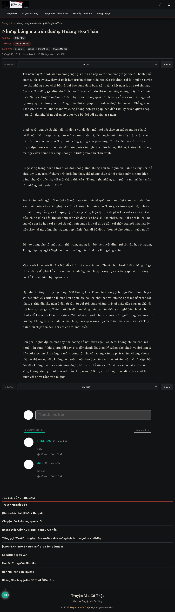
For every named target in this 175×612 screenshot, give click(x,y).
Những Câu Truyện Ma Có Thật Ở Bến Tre (28, 580)
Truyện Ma (11, 13)
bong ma (19, 49)
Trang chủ (7, 23)
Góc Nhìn (19, 38)
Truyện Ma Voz (60, 49)
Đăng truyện (104, 13)
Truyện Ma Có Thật (87, 596)
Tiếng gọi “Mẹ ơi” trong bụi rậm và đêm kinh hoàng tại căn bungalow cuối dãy (51, 538)
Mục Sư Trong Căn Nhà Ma (19, 563)
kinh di (31, 49)
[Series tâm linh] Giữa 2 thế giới (22, 513)
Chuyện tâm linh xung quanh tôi (22, 521)
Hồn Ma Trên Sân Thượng (18, 571)
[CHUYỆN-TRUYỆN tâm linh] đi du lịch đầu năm (32, 546)
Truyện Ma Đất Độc (14, 504)
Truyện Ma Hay (30, 13)
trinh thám (43, 49)
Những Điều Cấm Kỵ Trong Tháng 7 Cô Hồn (29, 529)
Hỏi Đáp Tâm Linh (82, 13)
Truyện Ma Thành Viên (55, 13)
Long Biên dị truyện (14, 555)
